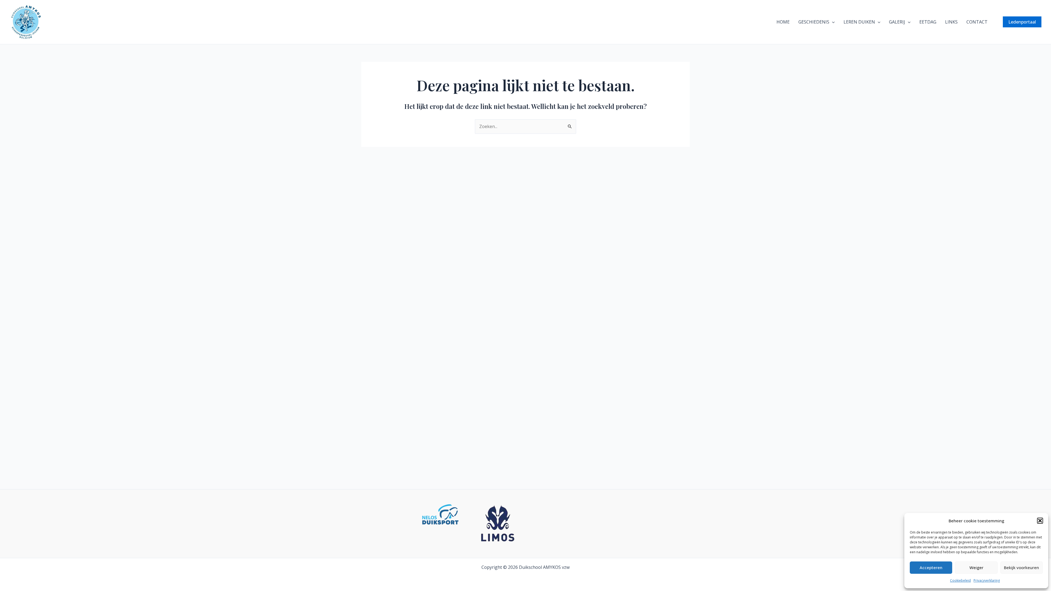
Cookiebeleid (960, 580)
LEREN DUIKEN (859, 22)
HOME (783, 22)
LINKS (951, 22)
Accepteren (931, 567)
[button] (1040, 520)
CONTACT (977, 22)
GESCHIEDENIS (813, 22)
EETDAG (927, 22)
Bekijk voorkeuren (1021, 567)
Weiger (976, 567)
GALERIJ (897, 22)
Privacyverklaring (987, 580)
